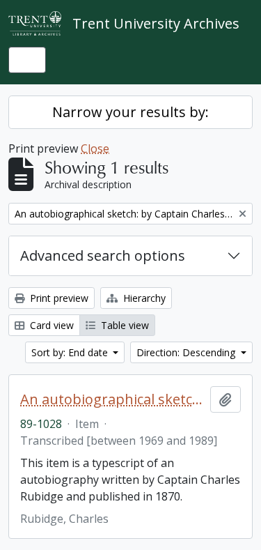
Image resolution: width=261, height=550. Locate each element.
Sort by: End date (71, 352)
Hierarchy (143, 298)
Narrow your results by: (130, 111)
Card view (50, 325)
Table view (123, 325)
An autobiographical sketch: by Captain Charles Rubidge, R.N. (112, 399)
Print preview (57, 298)
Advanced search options (102, 255)
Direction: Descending (187, 352)
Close (95, 148)
